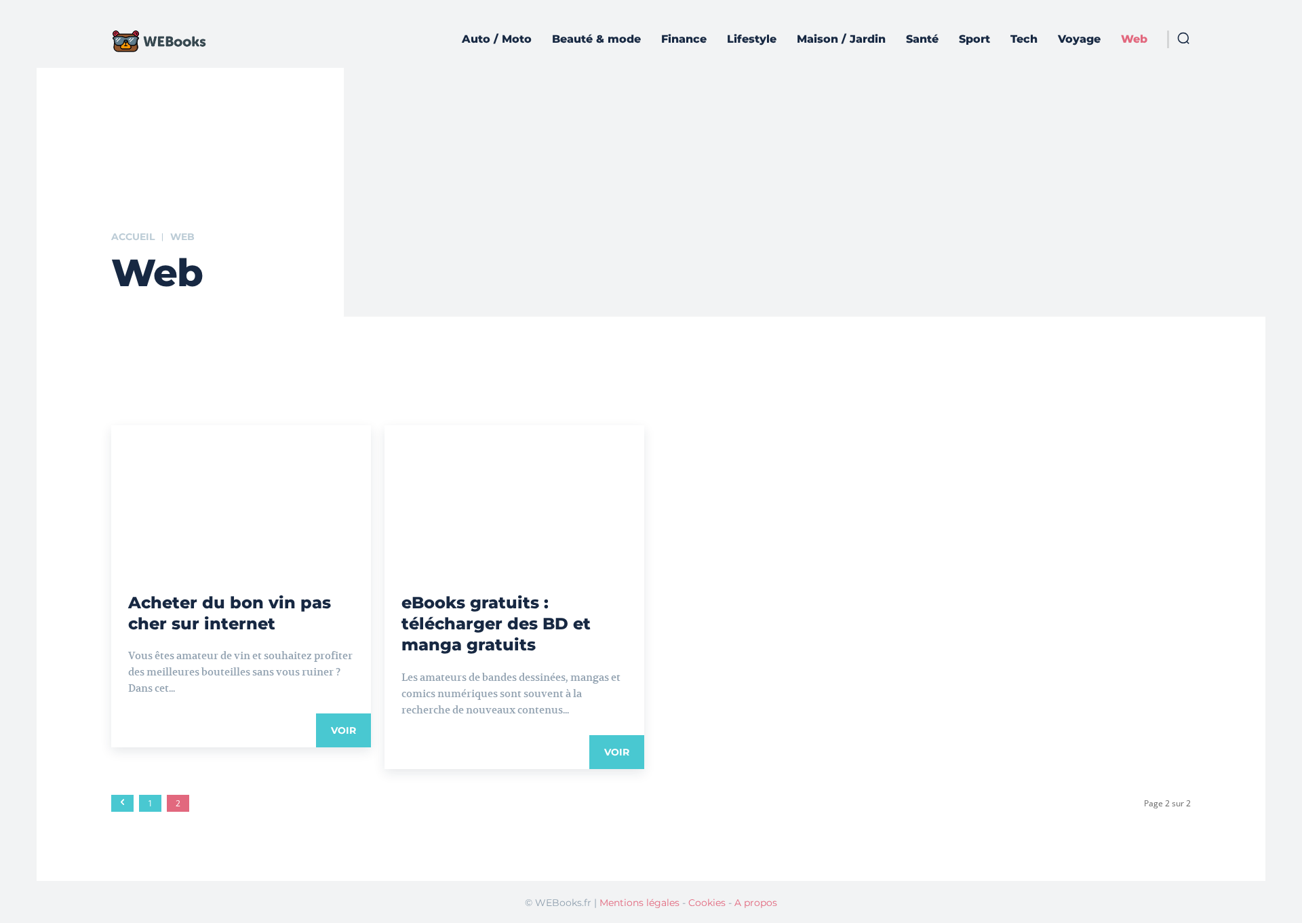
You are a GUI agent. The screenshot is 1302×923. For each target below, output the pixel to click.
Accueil (133, 237)
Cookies (707, 903)
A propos (755, 903)
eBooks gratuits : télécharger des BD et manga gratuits (496, 623)
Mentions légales (639, 903)
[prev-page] (122, 803)
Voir (343, 730)
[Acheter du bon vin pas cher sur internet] (241, 490)
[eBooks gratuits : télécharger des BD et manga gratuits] (514, 490)
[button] (1183, 38)
